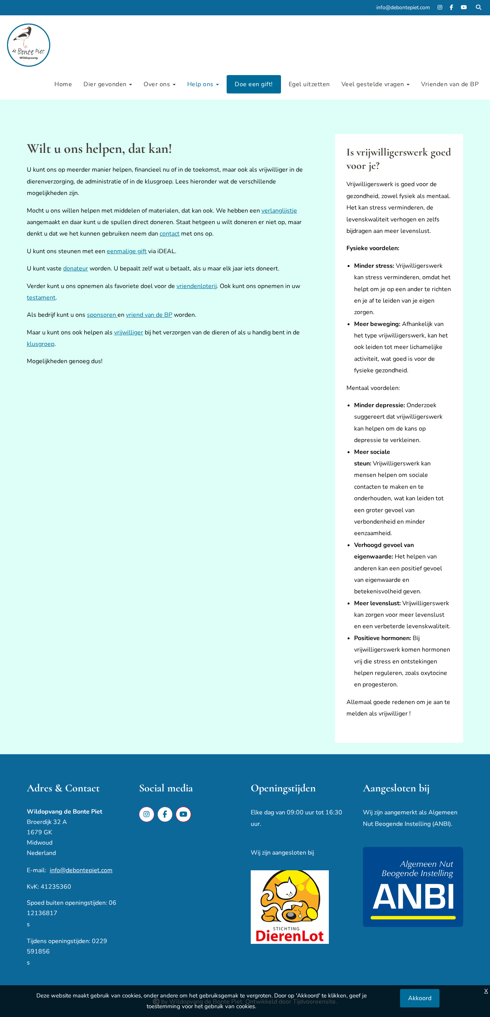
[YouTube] (464, 7)
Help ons (201, 84)
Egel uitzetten (309, 84)
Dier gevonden (105, 84)
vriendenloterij (196, 286)
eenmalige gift (127, 251)
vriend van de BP (149, 315)
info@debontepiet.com (81, 870)
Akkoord (419, 998)
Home (63, 84)
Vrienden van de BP (450, 84)
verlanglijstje (279, 210)
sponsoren (102, 315)
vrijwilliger (128, 332)
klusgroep (40, 344)
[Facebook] (451, 7)
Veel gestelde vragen (373, 84)
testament (41, 297)
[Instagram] (440, 7)
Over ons (158, 84)
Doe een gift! (254, 84)
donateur (75, 268)
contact (170, 233)
